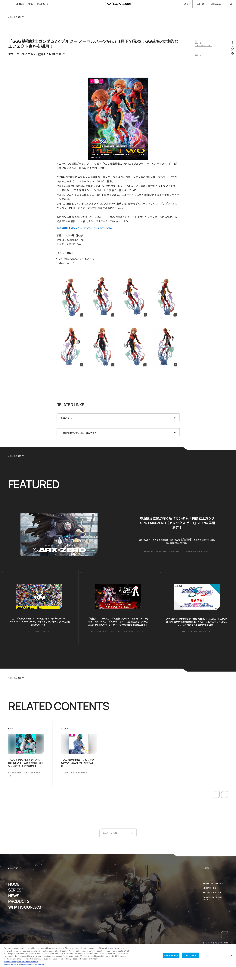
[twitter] (232, 49)
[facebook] (232, 53)
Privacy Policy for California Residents (21, 961)
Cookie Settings (171, 955)
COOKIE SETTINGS (215, 898)
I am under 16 (190, 955)
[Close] (232, 955)
